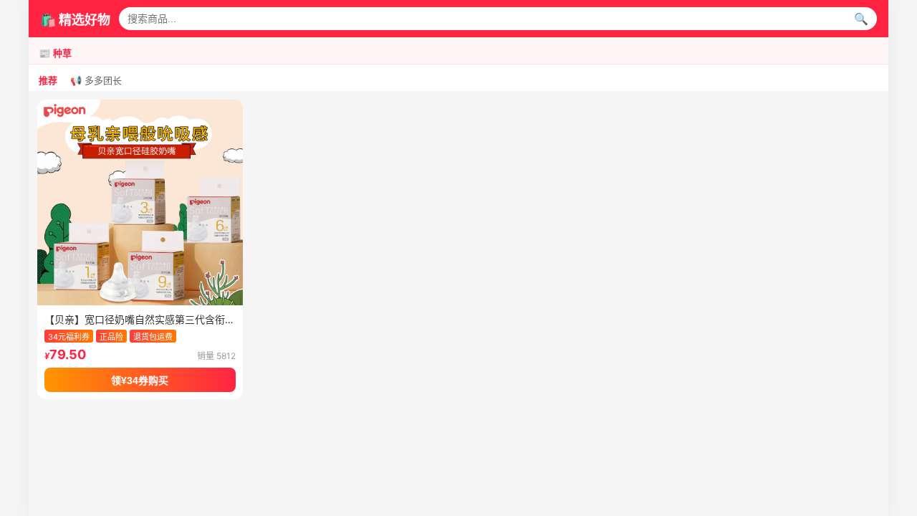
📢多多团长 (96, 80)
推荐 (48, 80)
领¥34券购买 (139, 380)
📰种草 (55, 53)
